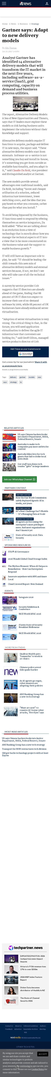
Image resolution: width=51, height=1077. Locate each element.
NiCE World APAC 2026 (30, 614)
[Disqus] (25, 796)
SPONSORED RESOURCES (17, 545)
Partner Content (15, 488)
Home (5, 24)
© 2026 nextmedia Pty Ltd (30, 1038)
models (32, 377)
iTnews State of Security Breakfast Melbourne (30, 626)
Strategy (35, 24)
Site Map (43, 1029)
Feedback (8, 1029)
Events (9, 590)
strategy (13, 382)
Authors (43, 1026)
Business (24, 24)
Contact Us (9, 1026)
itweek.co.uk (6, 370)
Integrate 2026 (26, 597)
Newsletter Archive (30, 1029)
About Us (18, 1026)
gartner (22, 377)
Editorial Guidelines (31, 1026)
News (13, 24)
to (21, 382)
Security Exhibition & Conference (29, 608)
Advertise (17, 1029)
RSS (25, 1032)
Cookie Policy (37, 1069)
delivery (13, 377)
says (5, 382)
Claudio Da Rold (21, 171)
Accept (43, 1054)
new (39, 377)
